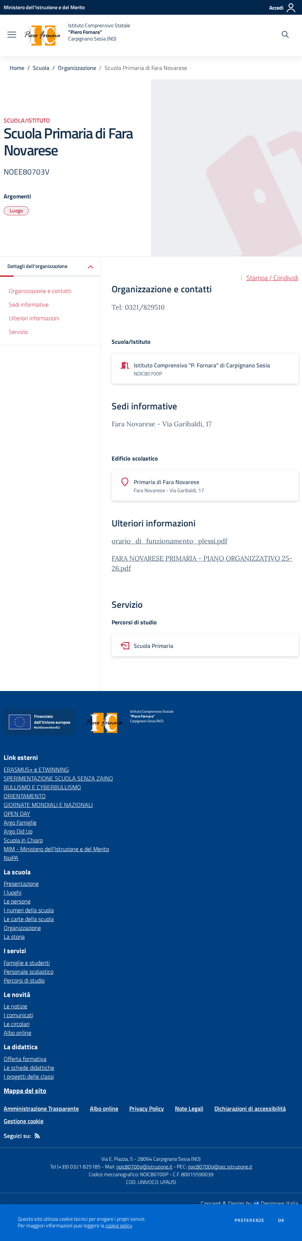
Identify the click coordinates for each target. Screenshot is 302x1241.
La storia (14, 936)
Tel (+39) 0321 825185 (75, 1166)
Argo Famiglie (20, 822)
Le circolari (16, 1023)
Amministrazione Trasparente (41, 1108)
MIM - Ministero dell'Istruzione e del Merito (56, 849)
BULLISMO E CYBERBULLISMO (42, 787)
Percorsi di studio (24, 980)
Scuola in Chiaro (23, 840)
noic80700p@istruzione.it (144, 1166)
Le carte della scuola (29, 918)
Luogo (16, 210)
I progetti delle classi (29, 1076)
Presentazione (21, 883)
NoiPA (11, 857)
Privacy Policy (146, 1108)
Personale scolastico (28, 971)
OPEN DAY (17, 813)
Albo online (17, 1032)
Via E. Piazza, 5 (117, 1159)
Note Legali (189, 1108)
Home (17, 67)
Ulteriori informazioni (34, 318)
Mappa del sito (25, 1091)
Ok (281, 1220)
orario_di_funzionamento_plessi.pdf (169, 541)
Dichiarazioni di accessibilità (250, 1108)
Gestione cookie (23, 1121)
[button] (50, 267)
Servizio (18, 331)
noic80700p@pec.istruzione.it (220, 1166)
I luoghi (12, 892)
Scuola (41, 67)
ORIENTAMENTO (25, 796)
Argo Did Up (18, 831)
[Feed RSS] (37, 1135)
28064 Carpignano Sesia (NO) (169, 1159)
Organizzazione (77, 67)
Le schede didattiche (29, 1067)
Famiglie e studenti (27, 962)
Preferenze (249, 1220)
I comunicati (18, 1015)
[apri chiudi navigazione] (11, 35)
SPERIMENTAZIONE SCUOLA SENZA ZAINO (58, 778)
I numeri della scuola (29, 910)
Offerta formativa (25, 1058)
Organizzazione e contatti (40, 290)
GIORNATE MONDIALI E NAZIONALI (48, 804)
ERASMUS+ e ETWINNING (36, 769)
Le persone (17, 901)
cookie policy (118, 1225)
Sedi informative (29, 304)
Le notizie (15, 1006)
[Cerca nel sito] (285, 35)
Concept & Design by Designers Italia (249, 1203)
